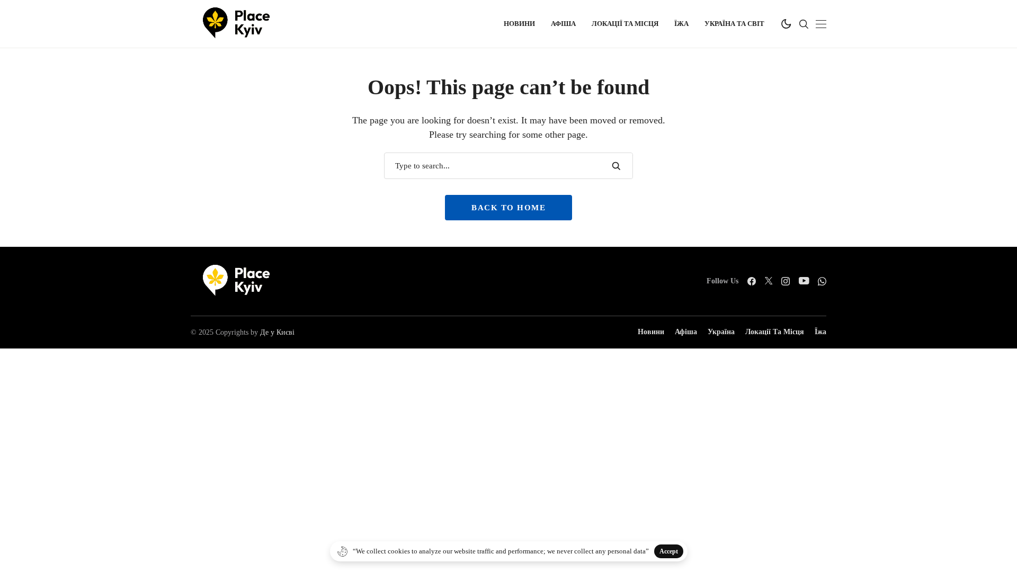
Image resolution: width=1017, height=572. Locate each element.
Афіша (686, 332)
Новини (651, 332)
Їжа (820, 332)
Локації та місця (774, 332)
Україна (721, 332)
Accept (668, 551)
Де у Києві (277, 332)
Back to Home (508, 207)
